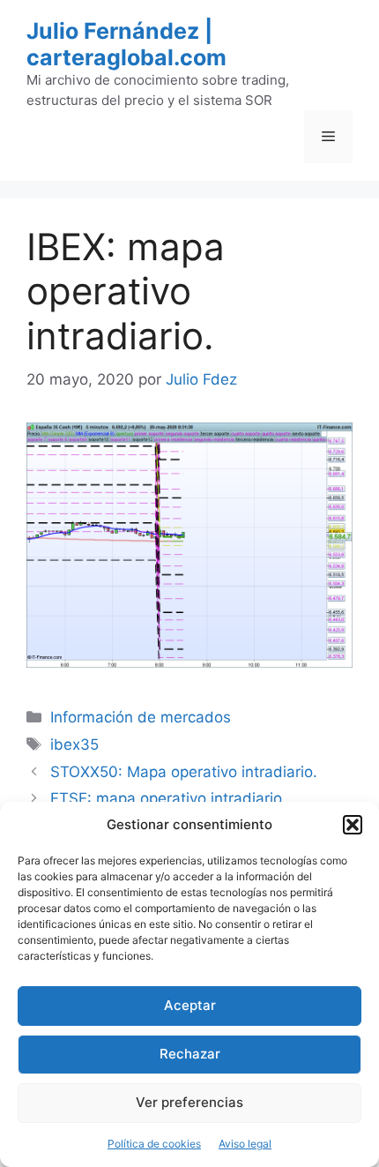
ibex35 (74, 744)
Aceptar (190, 1005)
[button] (352, 825)
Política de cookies (154, 1143)
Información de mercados (140, 717)
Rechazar (190, 1053)
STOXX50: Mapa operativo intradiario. (183, 772)
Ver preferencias (189, 1102)
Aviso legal (245, 1143)
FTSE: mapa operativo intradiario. (168, 798)
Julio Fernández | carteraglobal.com (126, 44)
